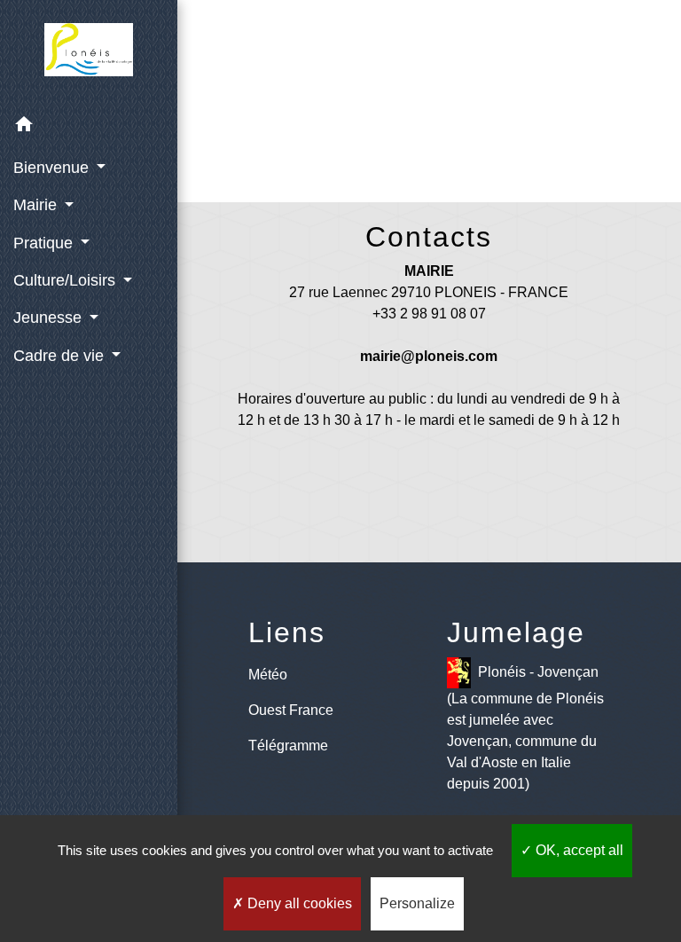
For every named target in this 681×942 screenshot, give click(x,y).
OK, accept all (577, 850)
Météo (267, 674)
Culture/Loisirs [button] (66, 280)
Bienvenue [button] (53, 168)
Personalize (417, 903)
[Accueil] (88, 53)
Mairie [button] (37, 205)
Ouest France (290, 710)
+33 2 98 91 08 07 (429, 313)
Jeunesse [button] (49, 317)
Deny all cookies (298, 903)
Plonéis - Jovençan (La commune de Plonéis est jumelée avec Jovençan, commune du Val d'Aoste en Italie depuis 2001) (525, 727)
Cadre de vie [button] (60, 356)
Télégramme (288, 745)
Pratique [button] (45, 243)
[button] (88, 127)
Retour (434, 122)
